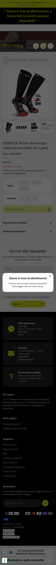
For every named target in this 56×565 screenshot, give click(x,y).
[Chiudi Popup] (50, 276)
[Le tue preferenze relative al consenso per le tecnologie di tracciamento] (4, 560)
